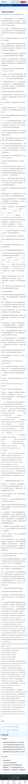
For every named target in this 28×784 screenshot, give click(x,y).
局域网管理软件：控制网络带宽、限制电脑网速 (14, 769)
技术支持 (10, 5)
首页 (6, 5)
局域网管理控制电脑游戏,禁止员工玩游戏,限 (13, 742)
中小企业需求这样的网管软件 (10, 762)
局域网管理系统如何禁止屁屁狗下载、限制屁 (14, 751)
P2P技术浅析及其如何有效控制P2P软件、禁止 (14, 749)
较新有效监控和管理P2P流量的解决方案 (12, 765)
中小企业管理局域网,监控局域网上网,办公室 (13, 744)
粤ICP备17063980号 (15, 777)
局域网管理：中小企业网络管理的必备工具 (13, 767)
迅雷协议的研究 (6, 760)
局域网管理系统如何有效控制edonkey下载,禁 (14, 747)
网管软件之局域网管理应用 (12, 726)
